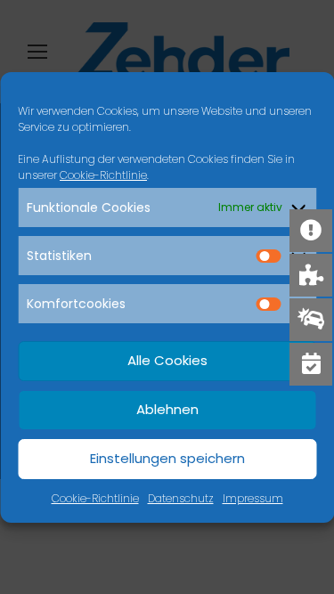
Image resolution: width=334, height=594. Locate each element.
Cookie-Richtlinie (103, 175)
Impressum (253, 498)
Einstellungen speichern (167, 458)
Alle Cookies (167, 360)
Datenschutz (181, 498)
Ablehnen (167, 409)
